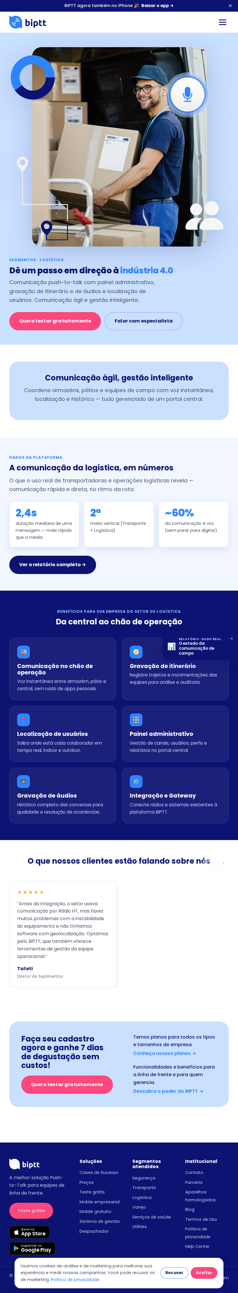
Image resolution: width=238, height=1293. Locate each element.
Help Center (197, 1246)
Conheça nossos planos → (164, 1053)
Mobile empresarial (100, 1202)
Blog (189, 1209)
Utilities (139, 1227)
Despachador (94, 1231)
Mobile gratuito (95, 1211)
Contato (194, 1172)
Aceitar (204, 1273)
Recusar (174, 1273)
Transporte (144, 1188)
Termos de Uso (201, 1219)
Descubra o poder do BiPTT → (168, 1091)
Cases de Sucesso (99, 1172)
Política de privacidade (75, 1280)
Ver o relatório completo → (52, 564)
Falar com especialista (144, 321)
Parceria (193, 1182)
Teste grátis (31, 1211)
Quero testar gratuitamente (55, 321)
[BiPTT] (27, 22)
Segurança (143, 1178)
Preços (87, 1182)
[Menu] (223, 22)
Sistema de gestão (100, 1221)
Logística (142, 1197)
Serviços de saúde (151, 1217)
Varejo (139, 1207)
